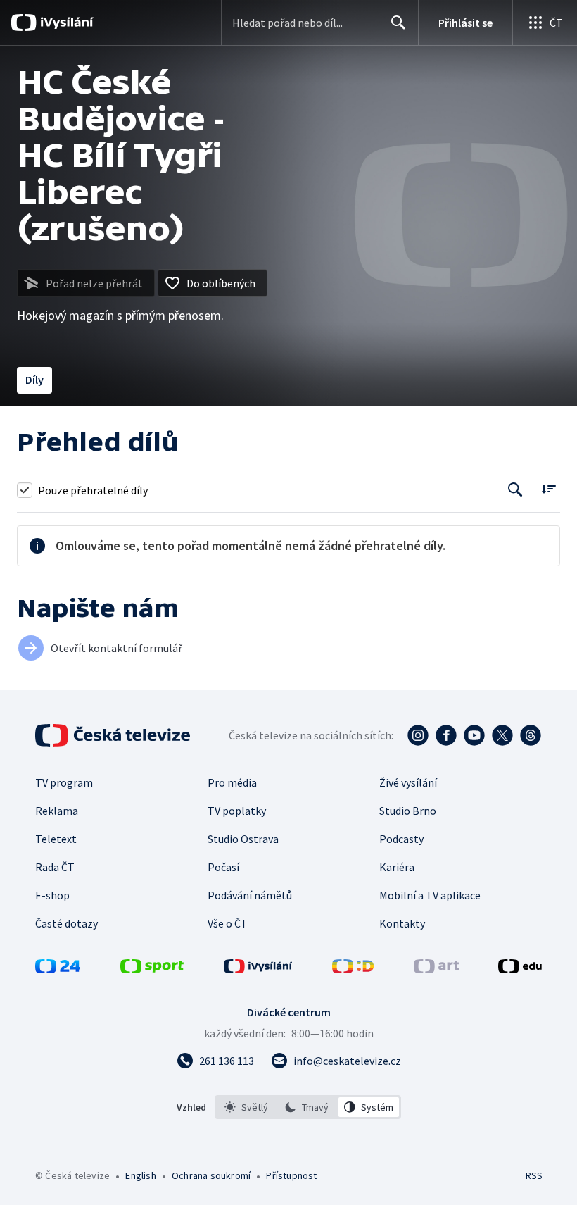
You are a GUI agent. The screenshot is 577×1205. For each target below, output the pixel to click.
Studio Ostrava (243, 839)
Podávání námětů (250, 895)
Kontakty (402, 923)
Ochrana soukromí (211, 1175)
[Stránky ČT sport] (152, 969)
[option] (247, 1107)
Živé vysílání (408, 782)
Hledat (398, 22)
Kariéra (396, 867)
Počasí (223, 867)
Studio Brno (407, 811)
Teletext (56, 839)
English (140, 1175)
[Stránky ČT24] (57, 969)
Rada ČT (55, 867)
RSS (534, 1175)
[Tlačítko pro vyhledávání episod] (515, 490)
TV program (64, 782)
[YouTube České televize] (474, 735)
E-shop (52, 895)
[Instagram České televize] (418, 735)
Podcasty (401, 839)
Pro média (232, 782)
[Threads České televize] (530, 735)
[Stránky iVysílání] (258, 969)
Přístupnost (291, 1175)
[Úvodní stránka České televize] (114, 735)
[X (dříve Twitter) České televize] (502, 735)
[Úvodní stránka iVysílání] (65, 22)
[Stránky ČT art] (436, 969)
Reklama (56, 811)
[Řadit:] (548, 488)
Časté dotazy (66, 923)
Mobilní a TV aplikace (430, 895)
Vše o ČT (228, 923)
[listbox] (308, 1107)
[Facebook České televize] (446, 735)
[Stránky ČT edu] (520, 969)
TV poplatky (237, 811)
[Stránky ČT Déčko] (353, 969)
